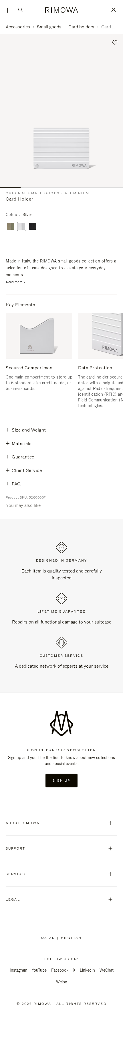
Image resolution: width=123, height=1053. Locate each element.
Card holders (81, 27)
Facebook (59, 970)
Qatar (49, 937)
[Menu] (9, 10)
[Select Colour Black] (32, 226)
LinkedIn (87, 970)
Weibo (61, 982)
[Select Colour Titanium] (10, 226)
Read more (14, 282)
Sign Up (61, 780)
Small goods (49, 27)
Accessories (18, 27)
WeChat (107, 970)
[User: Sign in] (113, 10)
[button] (114, 43)
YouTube (39, 970)
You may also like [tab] (23, 505)
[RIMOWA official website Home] (61, 10)
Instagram (18, 970)
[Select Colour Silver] (22, 226)
